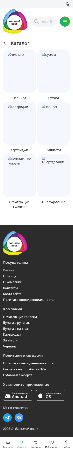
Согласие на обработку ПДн (24, 369)
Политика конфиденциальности (28, 300)
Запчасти (10, 340)
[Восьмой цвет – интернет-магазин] (15, 21)
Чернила (10, 346)
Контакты (10, 288)
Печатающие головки (20, 317)
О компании (12, 282)
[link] (5, 43)
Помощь (10, 276)
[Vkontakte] (19, 417)
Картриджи (12, 334)
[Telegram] (7, 417)
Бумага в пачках (15, 328)
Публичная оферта (17, 375)
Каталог (9, 270)
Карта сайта (12, 294)
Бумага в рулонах (16, 322)
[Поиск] (37, 21)
